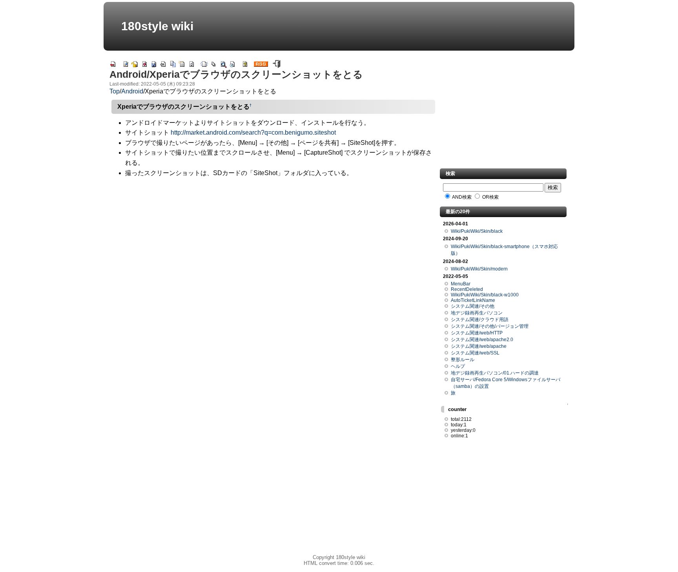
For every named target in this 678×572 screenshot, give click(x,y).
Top (114, 91)
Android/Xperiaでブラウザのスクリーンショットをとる (236, 74)
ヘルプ (458, 366)
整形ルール (462, 359)
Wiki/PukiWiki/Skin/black (477, 231)
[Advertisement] (273, 239)
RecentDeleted (467, 289)
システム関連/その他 (472, 306)
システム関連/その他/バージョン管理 (490, 326)
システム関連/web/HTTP (477, 333)
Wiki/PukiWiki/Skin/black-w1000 (485, 295)
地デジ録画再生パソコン (477, 313)
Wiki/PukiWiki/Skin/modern (479, 269)
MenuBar (460, 284)
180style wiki (157, 26)
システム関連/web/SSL (475, 353)
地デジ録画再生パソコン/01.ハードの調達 (495, 373)
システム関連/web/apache (479, 346)
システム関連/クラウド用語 (479, 319)
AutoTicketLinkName (473, 300)
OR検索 (490, 197)
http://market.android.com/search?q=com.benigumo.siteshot (253, 132)
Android (132, 91)
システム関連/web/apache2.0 (482, 339)
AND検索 (461, 197)
